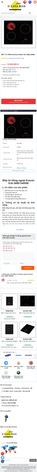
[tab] (5, 111)
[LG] (18, 355)
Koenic (14, 69)
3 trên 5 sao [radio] (9, 248)
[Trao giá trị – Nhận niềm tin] (18, 6)
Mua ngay (18, 101)
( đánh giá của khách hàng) (16, 58)
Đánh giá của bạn (8, 246)
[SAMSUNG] (8, 355)
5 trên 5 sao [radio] (14, 248)
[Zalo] (2, 457)
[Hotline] (2, 453)
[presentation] (2, 355)
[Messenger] (2, 461)
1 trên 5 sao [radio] (4, 248)
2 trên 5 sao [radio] (6, 248)
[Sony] (29, 355)
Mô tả (11, 110)
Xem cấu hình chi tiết (18, 170)
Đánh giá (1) (15, 110)
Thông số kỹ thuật (5, 110)
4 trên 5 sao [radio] (11, 248)
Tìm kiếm (33, 460)
